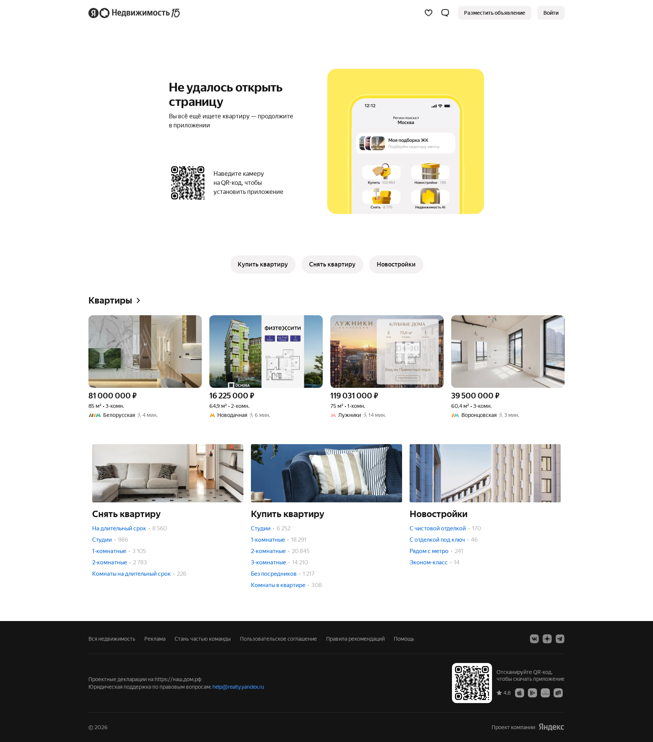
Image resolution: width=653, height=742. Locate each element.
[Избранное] (428, 13)
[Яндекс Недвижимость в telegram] (560, 638)
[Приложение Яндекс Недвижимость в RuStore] (558, 692)
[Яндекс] (551, 727)
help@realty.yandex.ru (238, 687)
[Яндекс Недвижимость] (134, 13)
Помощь (404, 639)
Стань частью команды (203, 639)
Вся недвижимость (111, 639)
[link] (551, 13)
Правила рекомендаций (355, 639)
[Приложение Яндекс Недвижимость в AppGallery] (545, 692)
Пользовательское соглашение (278, 639)
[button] (445, 13)
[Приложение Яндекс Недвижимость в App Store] (519, 692)
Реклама (155, 639)
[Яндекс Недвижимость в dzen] (547, 638)
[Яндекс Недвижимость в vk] (534, 638)
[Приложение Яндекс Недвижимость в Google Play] (532, 692)
